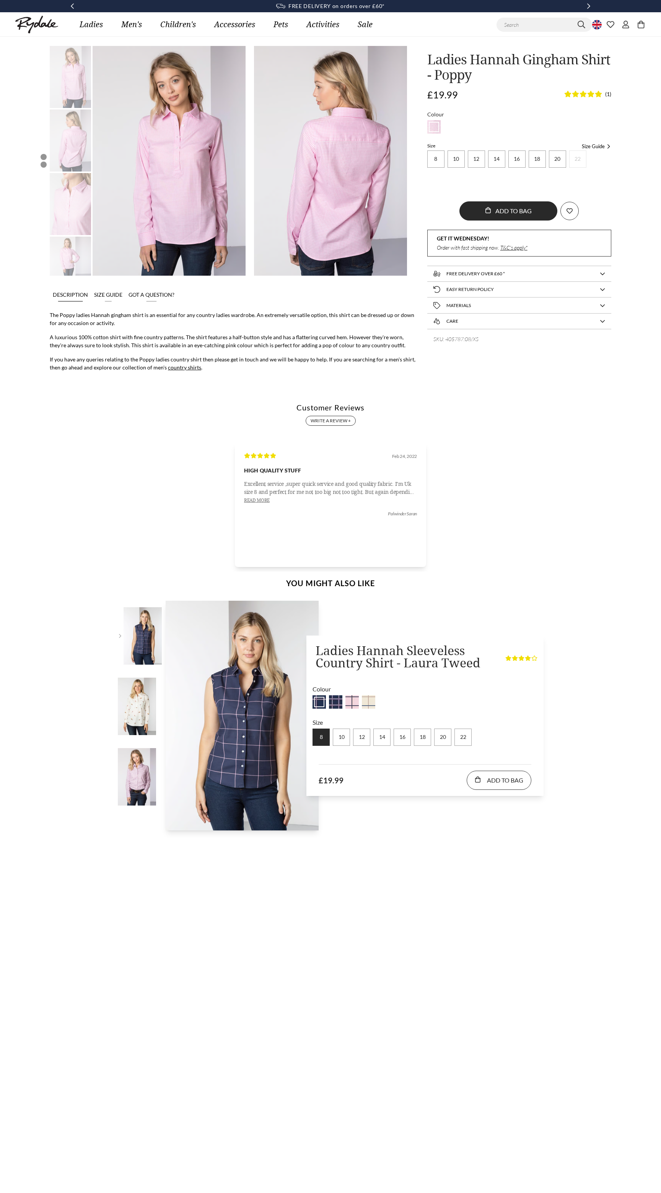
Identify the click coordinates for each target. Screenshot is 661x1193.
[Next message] (589, 6)
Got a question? (151, 294)
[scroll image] (70, 77)
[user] (625, 24)
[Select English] (596, 24)
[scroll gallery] (44, 157)
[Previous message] (72, 6)
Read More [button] (257, 500)
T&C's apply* (513, 247)
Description (70, 294)
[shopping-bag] (641, 24)
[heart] (610, 24)
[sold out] (434, 127)
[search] (581, 25)
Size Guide (108, 294)
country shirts (184, 367)
